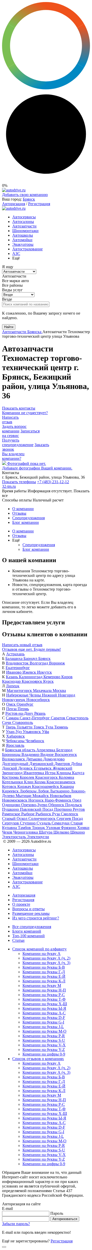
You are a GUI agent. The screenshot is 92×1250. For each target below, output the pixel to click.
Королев (27, 777)
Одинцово (11, 805)
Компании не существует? (25, 413)
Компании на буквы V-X (44, 1045)
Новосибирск (38, 699)
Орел (76, 800)
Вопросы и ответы (28, 909)
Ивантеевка (34, 773)
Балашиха (14, 658)
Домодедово (54, 759)
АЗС (16, 253)
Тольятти (25, 727)
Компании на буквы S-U (43, 1040)
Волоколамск (14, 759)
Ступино (28, 823)
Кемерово (52, 677)
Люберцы (29, 791)
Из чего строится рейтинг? (35, 918)
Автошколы (22, 235)
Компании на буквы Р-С (43, 995)
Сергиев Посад (69, 818)
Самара (13, 718)
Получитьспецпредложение (17, 442)
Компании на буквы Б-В (43, 967)
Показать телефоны (19, 482)
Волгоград (39, 663)
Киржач (24, 786)
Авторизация (13, 204)
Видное (47, 754)
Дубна (76, 763)
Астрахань (15, 654)
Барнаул (31, 658)
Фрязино (69, 827)
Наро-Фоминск (58, 800)
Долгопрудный (15, 763)
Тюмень (61, 727)
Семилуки (61, 823)
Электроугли (38, 837)
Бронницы (11, 754)
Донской (10, 768)
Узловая (53, 827)
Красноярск (32, 681)
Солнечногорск (42, 818)
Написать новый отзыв (22, 645)
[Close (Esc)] (4, 1247)
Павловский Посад (37, 809)
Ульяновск (32, 731)
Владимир (30, 754)
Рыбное (28, 814)
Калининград (31, 677)
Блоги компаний (26, 931)
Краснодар (12, 681)
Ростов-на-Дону (19, 713)
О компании (23, 509)
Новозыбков (60, 795)
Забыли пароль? (16, 1224)
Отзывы (19, 513)
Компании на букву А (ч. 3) (46, 963)
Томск (39, 727)
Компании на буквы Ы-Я (44, 1008)
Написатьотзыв (10, 419)
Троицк (39, 827)
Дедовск (26, 768)
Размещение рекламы (31, 913)
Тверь (11, 727)
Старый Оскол (15, 818)
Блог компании (25, 522)
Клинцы (64, 773)
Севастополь (77, 718)
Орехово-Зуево (34, 805)
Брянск (29, 199)
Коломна (66, 777)
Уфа (45, 731)
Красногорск (47, 777)
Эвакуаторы (22, 244)
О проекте (21, 904)
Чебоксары (16, 741)
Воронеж (57, 663)
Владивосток (18, 663)
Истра (50, 773)
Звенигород (13, 773)
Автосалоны (23, 221)
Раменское (11, 814)
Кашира (67, 786)
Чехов (7, 832)
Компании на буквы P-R (43, 1036)
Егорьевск (43, 768)
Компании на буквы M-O (44, 1031)
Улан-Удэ (14, 731)
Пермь (23, 709)
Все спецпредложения (31, 926)
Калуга (78, 773)
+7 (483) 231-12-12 (53, 482)
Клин (29, 782)
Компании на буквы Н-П (44, 990)
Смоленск (69, 814)
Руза (56, 814)
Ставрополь (22, 722)
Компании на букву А (41, 953)
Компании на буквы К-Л (43, 981)
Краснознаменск (61, 782)
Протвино (63, 809)
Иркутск (44, 672)
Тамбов (25, 827)
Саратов (58, 718)
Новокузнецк (14, 699)
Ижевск (29, 672)
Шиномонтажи (25, 231)
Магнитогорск (20, 690)
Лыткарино (60, 791)
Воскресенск (66, 754)
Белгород (64, 750)
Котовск (9, 786)
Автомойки (22, 240)
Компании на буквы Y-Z (43, 1049)
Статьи (18, 940)
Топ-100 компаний (28, 936)
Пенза (12, 709)
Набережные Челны (24, 695)
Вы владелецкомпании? (13, 456)
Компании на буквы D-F (43, 1017)
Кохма (40, 782)
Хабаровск (15, 736)
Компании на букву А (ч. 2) (46, 958)
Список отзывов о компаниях (38, 1059)
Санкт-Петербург (35, 718)
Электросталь (14, 837)
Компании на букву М (41, 985)
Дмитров (62, 763)
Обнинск (56, 805)
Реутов (79, 809)
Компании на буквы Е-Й (43, 976)
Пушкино (11, 809)
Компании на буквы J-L (43, 1027)
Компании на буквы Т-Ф (44, 999)
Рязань (39, 713)
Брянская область (20, 750)
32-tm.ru (9, 486)
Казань (12, 677)
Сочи (7, 722)
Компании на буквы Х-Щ (44, 1004)
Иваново (14, 672)
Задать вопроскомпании (14, 428)
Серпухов (11, 823)
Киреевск (11, 791)
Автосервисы (24, 217)
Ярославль (15, 745)
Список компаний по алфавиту (39, 949)
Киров (67, 677)
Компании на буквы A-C (44, 1013)
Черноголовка (26, 832)
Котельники (13, 782)
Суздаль (44, 823)
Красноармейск (46, 786)
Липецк (12, 686)
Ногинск (36, 800)
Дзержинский (41, 763)
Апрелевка (46, 750)
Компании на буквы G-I (43, 1022)
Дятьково (34, 759)
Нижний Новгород (58, 695)
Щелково (61, 832)
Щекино (77, 832)
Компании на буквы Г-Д (43, 972)
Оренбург (25, 704)
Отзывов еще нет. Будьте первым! (31, 649)
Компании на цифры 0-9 (43, 1054)
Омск (11, 704)
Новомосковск (15, 800)
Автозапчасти (24, 226)
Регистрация (39, 204)
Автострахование (27, 249)
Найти (8, 327)
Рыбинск (44, 814)
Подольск (73, 805)
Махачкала (43, 690)
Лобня (44, 791)
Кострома (11, 777)
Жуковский (62, 768)
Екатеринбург (18, 667)
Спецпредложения (28, 518)
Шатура (46, 832)
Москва (59, 690)
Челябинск (35, 741)
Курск (48, 681)
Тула (49, 727)
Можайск (41, 795)
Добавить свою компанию (25, 194)
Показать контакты (18, 408)
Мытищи (24, 795)
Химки (83, 827)
